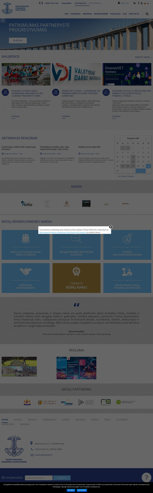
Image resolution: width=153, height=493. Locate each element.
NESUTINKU (82, 490)
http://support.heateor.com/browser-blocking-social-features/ (63, 232)
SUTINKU (71, 490)
